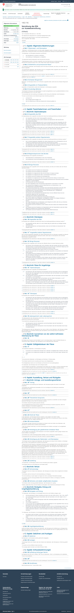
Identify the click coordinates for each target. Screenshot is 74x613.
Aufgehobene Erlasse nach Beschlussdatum (8, 604)
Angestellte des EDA (33, 114)
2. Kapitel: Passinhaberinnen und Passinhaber (43, 109)
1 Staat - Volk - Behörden (27, 16)
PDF (15, 59)
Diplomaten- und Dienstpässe (36, 48)
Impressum (69, 611)
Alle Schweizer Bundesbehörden (9, 1)
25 (24, 357)
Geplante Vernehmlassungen (26, 578)
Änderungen (16, 40)
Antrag (32, 382)
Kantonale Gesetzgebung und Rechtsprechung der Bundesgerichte (63, 591)
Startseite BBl (41, 576)
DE (63, 1)
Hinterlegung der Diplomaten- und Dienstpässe (41, 439)
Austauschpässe (32, 421)
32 (52, 454)
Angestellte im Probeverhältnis (36, 85)
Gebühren (30, 536)
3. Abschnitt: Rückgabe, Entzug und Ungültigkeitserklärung (36, 488)
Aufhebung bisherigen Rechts (36, 552)
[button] (12, 13)
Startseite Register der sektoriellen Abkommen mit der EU (45, 592)
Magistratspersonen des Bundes (36, 153)
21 (29, 293)
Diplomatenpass (35, 267)
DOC (18, 59)
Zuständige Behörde (33, 89)
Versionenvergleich (7, 52)
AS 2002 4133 (16, 33)
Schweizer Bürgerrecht (33, 80)
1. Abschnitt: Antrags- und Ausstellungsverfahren (43, 380)
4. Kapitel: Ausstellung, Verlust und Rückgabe (42, 377)
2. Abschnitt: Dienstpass (33, 217)
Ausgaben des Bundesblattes (44, 578)
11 (43, 155)
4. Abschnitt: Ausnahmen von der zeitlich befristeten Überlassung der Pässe (42, 335)
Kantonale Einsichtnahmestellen (63, 593)
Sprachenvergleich (7, 50)
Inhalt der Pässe (32, 415)
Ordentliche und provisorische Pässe (38, 64)
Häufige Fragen (54, 1)
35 (29, 558)
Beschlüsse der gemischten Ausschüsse (44, 596)
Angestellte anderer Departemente (37, 137)
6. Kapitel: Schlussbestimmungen (38, 550)
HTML (11, 59)
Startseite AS (59, 576)
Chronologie (16, 38)
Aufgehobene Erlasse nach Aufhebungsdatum (8, 602)
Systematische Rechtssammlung (14, 16)
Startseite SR (5, 591)
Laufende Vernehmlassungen (26, 580)
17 (29, 267)
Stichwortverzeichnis (7, 593)
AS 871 (43, 76)
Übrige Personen (32, 164)
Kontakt (59, 1)
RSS (13, 611)
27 (29, 392)
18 (46, 269)
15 (29, 232)
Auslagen (30, 540)
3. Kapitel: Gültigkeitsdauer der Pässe (39, 344)
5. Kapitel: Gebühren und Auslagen (38, 533)
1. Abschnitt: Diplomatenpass (35, 112)
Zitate (17, 42)
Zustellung (30, 460)
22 (44, 295)
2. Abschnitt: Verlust (32, 466)
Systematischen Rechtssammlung (36, 9)
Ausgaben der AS (60, 578)
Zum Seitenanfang (67, 568)
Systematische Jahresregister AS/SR (64, 580)
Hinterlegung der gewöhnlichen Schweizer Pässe (42, 429)
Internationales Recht (7, 597)
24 (26, 354)
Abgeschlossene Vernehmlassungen (28, 582)
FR (64, 1)
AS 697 (52, 74)
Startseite (4, 16)
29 (29, 409)
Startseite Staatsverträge (25, 590)
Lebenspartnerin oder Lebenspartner (38, 316)
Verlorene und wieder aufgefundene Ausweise (41, 481)
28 (29, 397)
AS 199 (52, 131)
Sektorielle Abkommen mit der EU (45, 594)
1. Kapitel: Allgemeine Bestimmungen (39, 46)
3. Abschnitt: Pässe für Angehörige (37, 265)
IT (66, 1)
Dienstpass (33, 293)
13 (23, 209)
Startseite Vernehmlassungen (26, 576)
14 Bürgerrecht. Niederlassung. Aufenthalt (41, 16)
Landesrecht (5, 595)
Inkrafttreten (31, 563)
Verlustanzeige (31, 469)
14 (64, 221)
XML (14, 59)
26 (29, 382)
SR (23, 42)
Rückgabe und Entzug (34, 491)
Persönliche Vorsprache (37, 398)
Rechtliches (64, 611)
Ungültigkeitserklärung (34, 526)
